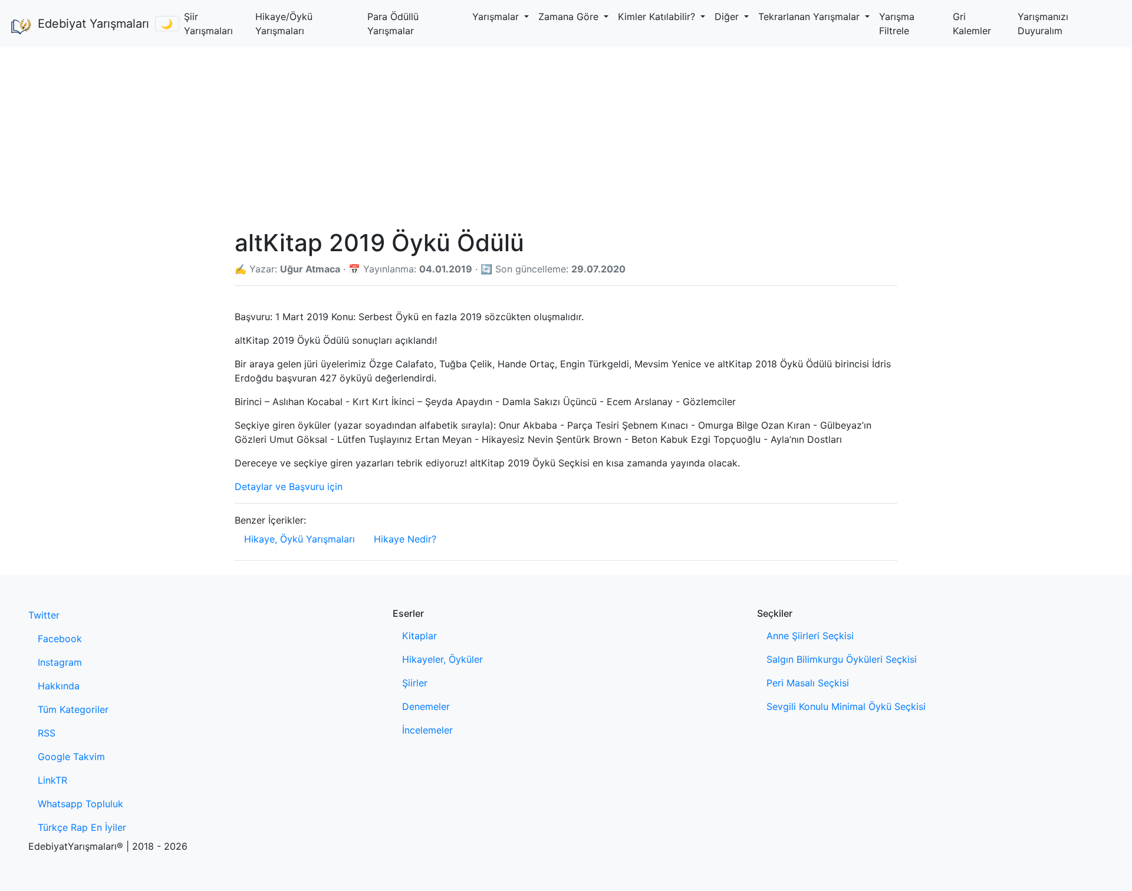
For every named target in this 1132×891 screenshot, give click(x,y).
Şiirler (414, 683)
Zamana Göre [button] (569, 16)
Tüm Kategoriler (73, 709)
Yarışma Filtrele (896, 24)
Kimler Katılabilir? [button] (658, 16)
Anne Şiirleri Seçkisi (810, 636)
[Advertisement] (566, 135)
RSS (46, 733)
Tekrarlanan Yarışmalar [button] (810, 16)
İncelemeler (427, 730)
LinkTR (52, 780)
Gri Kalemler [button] (972, 24)
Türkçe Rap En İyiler (82, 827)
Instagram (60, 662)
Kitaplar (419, 636)
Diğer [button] (728, 16)
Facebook (60, 639)
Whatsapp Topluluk (80, 804)
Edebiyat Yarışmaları (92, 24)
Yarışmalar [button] (497, 16)
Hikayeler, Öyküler (442, 659)
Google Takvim (71, 756)
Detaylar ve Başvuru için (289, 486)
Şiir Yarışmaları (208, 24)
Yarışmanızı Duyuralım (1043, 24)
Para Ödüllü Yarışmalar (393, 24)
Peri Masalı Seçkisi (807, 683)
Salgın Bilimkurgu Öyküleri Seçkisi (841, 659)
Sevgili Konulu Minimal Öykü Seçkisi (846, 706)
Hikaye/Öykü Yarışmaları (283, 24)
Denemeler (426, 706)
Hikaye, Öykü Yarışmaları (299, 539)
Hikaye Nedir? (405, 539)
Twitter (44, 615)
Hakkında (59, 686)
